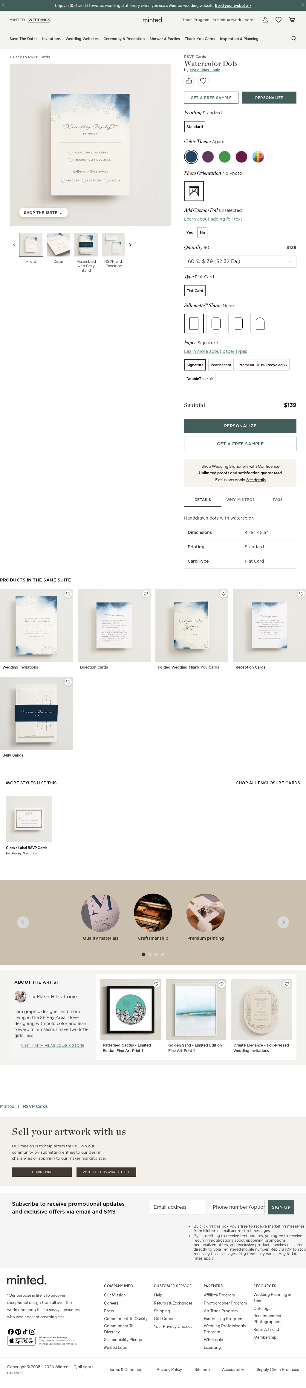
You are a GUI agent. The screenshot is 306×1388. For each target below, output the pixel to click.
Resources (264, 1285)
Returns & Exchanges (173, 1303)
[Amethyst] (208, 157)
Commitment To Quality (126, 1318)
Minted (7, 1106)
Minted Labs (115, 1347)
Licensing (212, 1347)
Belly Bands (12, 755)
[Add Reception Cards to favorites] (301, 593)
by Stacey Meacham (22, 853)
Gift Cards (163, 1318)
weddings (39, 20)
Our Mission (115, 1295)
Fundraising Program (223, 1318)
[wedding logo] (153, 19)
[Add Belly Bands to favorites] (68, 681)
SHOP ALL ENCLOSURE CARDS (268, 783)
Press (109, 1310)
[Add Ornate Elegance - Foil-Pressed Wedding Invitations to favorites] (286, 984)
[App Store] (21, 1343)
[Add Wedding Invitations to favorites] (68, 593)
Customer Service (173, 1285)
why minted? (240, 499)
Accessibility (233, 1369)
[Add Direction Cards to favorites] (145, 593)
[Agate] (191, 157)
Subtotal (194, 405)
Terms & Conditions (126, 1369)
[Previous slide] (14, 245)
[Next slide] (130, 245)
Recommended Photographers (267, 1318)
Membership (264, 1337)
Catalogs (261, 1308)
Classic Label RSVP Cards (26, 847)
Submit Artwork (227, 20)
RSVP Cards (35, 1106)
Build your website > (233, 5)
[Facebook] (10, 1331)
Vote (249, 20)
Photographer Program (225, 1303)
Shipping (162, 1310)
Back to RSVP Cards (31, 57)
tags (278, 499)
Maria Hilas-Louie (205, 70)
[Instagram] (32, 1331)
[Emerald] (225, 157)
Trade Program (195, 20)
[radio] (195, 126)
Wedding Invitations (20, 667)
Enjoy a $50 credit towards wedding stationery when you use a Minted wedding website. (134, 5)
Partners (213, 1285)
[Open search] (294, 38)
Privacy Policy (169, 1369)
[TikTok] (25, 1331)
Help (158, 1295)
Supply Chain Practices (278, 1369)
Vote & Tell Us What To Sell (106, 1172)
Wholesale (213, 1339)
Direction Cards (94, 667)
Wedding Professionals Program (225, 1328)
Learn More (42, 1172)
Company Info (118, 1285)
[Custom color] (258, 157)
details (203, 499)
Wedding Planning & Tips (272, 1297)
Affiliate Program (219, 1295)
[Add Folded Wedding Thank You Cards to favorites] (223, 593)
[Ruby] (241, 157)
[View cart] (291, 20)
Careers (111, 1303)
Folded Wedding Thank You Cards (188, 667)
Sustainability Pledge (123, 1339)
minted (17, 20)
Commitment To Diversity (119, 1328)
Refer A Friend (266, 1329)
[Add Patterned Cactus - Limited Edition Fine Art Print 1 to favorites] (156, 984)
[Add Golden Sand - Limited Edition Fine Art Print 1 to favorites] (221, 984)
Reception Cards (250, 667)
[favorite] (203, 81)
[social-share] (189, 81)
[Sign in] (265, 20)
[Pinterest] (18, 1331)
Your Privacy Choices (173, 1326)
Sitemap (202, 1369)
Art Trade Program (221, 1310)
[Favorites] (278, 20)
